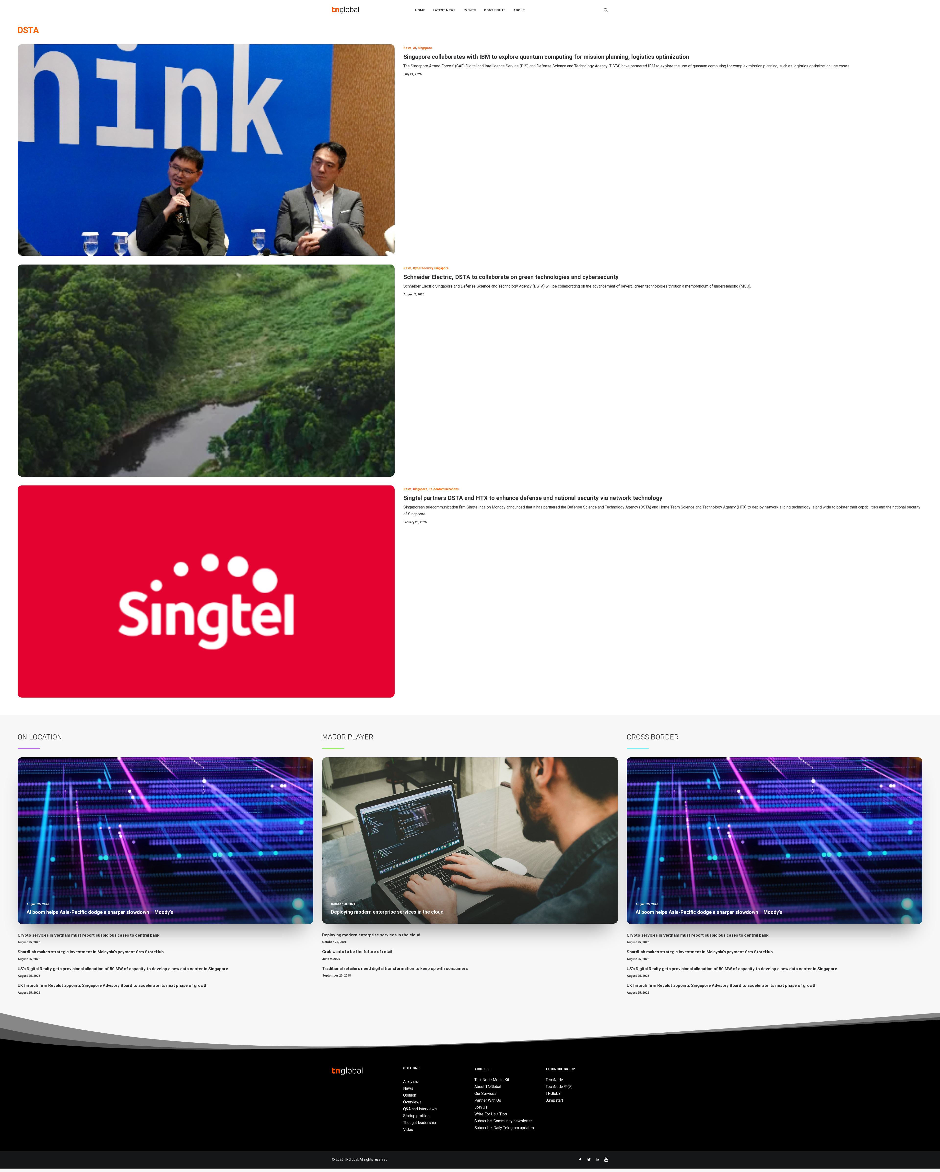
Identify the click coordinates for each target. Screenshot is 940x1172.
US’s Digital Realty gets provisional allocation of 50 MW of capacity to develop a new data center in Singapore (123, 968)
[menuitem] (420, 10)
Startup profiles (416, 1115)
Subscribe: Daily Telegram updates (504, 1127)
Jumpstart (554, 1100)
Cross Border (653, 737)
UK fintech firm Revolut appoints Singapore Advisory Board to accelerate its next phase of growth (113, 985)
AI (414, 48)
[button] (606, 10)
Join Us (480, 1107)
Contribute (494, 10)
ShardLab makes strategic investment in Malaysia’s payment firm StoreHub (91, 951)
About (519, 10)
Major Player (347, 737)
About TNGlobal (487, 1086)
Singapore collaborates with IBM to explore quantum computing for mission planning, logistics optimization (546, 56)
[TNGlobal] (345, 10)
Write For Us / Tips (490, 1114)
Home (420, 10)
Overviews (412, 1102)
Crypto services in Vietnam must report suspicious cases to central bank (88, 935)
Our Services (485, 1093)
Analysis (410, 1081)
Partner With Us (487, 1100)
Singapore (425, 48)
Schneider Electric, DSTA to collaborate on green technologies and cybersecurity (511, 277)
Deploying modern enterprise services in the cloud (371, 934)
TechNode (554, 1079)
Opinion (409, 1095)
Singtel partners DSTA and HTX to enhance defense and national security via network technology (532, 498)
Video (408, 1129)
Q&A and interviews (420, 1109)
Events (469, 10)
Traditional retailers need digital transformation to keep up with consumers (395, 968)
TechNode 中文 (559, 1086)
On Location (40, 737)
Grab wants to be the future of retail (357, 951)
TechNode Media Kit (491, 1079)
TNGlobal (553, 1093)
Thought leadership (419, 1122)
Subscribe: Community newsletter (503, 1121)
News (407, 48)
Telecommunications (444, 489)
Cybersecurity (423, 268)
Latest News (444, 10)
